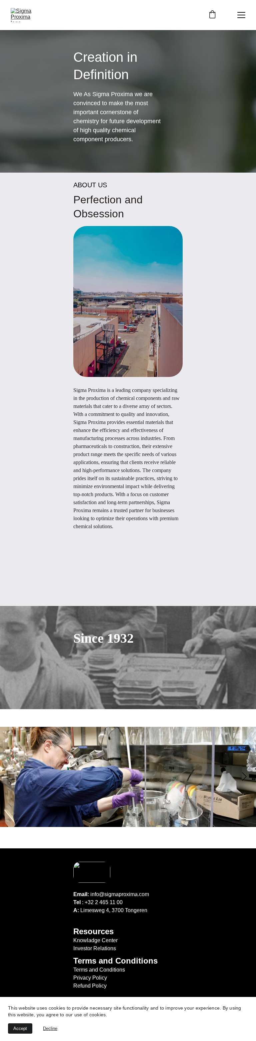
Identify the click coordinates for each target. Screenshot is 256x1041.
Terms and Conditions (99, 970)
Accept (20, 1028)
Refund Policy (90, 986)
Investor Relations (94, 948)
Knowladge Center (95, 940)
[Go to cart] (212, 15)
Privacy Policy (90, 978)
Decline (50, 1028)
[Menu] (241, 15)
